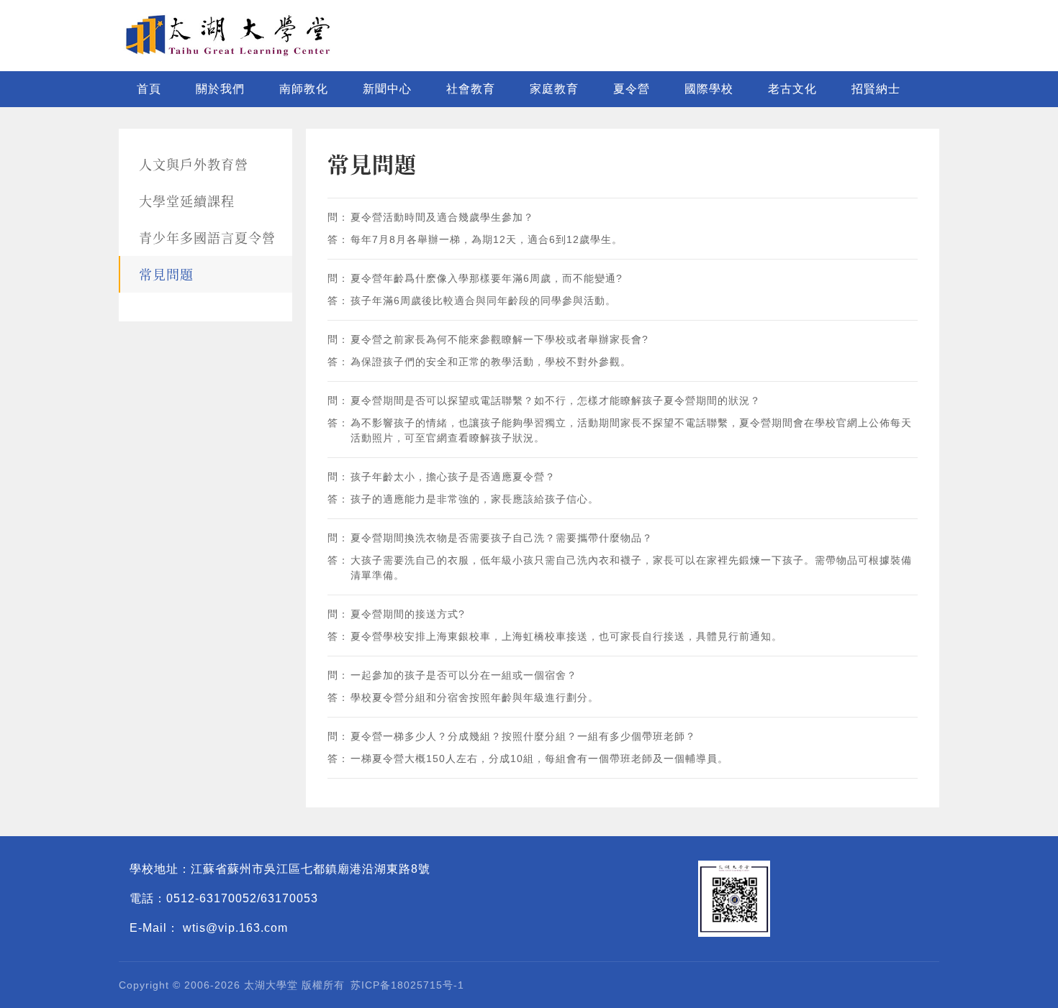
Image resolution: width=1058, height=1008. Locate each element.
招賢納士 (875, 89)
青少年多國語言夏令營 (207, 237)
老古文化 (792, 89)
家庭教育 (554, 89)
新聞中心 (387, 89)
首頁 (149, 89)
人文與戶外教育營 (193, 164)
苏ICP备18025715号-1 (407, 985)
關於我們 (220, 89)
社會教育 (470, 89)
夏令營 (631, 89)
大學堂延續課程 (187, 200)
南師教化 (303, 89)
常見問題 (166, 274)
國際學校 (708, 89)
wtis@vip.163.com (235, 928)
